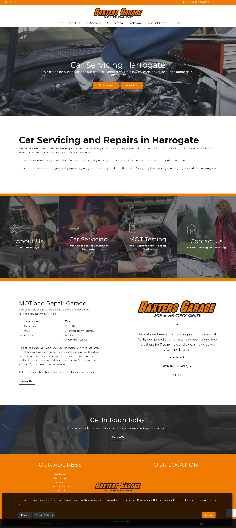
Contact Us (118, 83)
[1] (173, 370)
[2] (175, 370)
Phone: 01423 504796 (196, 2)
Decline (25, 515)
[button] (27, 381)
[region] (177, 346)
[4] (180, 370)
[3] (178, 370)
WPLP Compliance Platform (121, 521)
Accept (209, 515)
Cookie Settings (44, 515)
